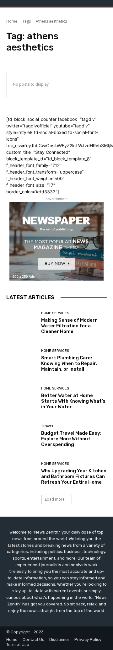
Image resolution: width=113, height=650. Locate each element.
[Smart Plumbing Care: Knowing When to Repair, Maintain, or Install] (21, 360)
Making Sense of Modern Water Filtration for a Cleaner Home (69, 325)
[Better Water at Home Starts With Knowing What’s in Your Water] (21, 398)
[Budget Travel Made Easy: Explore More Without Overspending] (21, 436)
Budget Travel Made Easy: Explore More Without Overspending (71, 438)
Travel (47, 426)
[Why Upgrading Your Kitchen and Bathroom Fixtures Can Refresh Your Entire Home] (21, 473)
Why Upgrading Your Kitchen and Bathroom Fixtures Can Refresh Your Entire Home (73, 476)
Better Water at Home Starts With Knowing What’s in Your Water (73, 401)
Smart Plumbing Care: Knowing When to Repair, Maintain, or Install (69, 363)
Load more (55, 499)
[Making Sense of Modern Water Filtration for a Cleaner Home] (21, 323)
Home (11, 21)
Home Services (55, 313)
